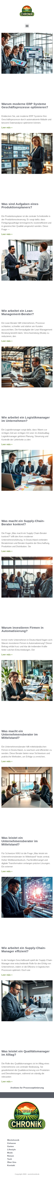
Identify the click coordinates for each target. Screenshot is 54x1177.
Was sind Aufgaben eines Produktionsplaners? (19, 205)
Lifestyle (11, 1149)
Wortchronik (13, 1140)
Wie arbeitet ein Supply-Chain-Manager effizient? (23, 949)
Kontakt (11, 1165)
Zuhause (11, 1143)
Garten (10, 1146)
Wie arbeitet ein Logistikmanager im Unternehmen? (25, 419)
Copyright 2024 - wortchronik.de (27, 1174)
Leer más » (6, 127)
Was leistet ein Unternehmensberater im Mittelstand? (19, 841)
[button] (27, 25)
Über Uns (11, 1162)
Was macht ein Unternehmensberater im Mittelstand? (19, 734)
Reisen (10, 1156)
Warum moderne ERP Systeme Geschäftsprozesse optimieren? (24, 105)
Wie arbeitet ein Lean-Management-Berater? (17, 312)
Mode (10, 1153)
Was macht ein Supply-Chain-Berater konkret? (22, 522)
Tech (9, 1159)
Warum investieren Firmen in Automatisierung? (22, 629)
